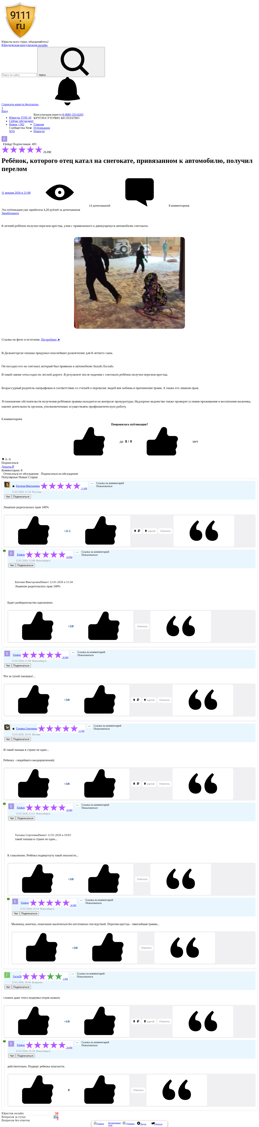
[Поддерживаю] (33, 531)
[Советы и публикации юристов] (20, 38)
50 (56, 1113)
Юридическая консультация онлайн (25, 45)
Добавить (130, 1123)
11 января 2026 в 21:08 (16, 192)
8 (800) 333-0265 (72, 114)
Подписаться (10, 462)
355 (55, 1116)
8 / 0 (128, 441)
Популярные (10, 477)
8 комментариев (12, 419)
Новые (23, 477)
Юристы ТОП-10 (20, 117)
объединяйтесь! (38, 41)
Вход (5, 111)
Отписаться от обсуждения (20, 473)
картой (151, 531)
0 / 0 (8, 459)
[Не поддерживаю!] (100, 531)
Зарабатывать (10, 213)
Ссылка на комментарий (110, 483)
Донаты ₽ (8, 466)
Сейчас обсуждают (21, 121)
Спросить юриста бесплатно (20, 104)
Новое (16, 124)
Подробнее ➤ (50, 339)
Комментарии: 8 (12, 470)
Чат (8, 496)
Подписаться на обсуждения (59, 473)
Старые (33, 477)
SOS (12, 131)
